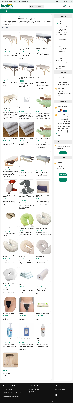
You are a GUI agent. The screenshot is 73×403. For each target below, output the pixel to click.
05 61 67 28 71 (61, 88)
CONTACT (64, 11)
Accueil (4, 16)
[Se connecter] (69, 6)
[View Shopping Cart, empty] (64, 6)
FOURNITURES (53, 11)
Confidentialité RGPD (33, 401)
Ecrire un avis (63, 174)
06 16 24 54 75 (61, 90)
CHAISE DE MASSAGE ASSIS (30, 11)
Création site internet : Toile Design (46, 401)
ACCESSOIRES (43, 11)
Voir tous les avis (63, 179)
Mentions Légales (23, 401)
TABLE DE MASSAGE (15, 11)
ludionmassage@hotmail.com (11, 396)
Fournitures (9, 16)
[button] (20, 11)
